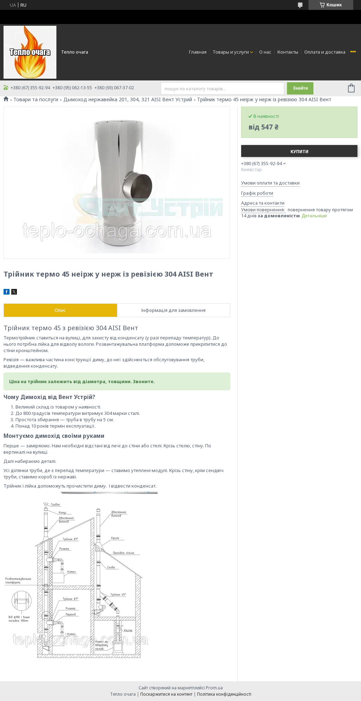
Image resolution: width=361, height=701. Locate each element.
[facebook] (7, 293)
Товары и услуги (231, 52)
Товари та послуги (35, 99)
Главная (198, 52)
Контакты (287, 52)
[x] (14, 293)
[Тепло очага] (30, 51)
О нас (265, 52)
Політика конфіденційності (224, 694)
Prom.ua (214, 688)
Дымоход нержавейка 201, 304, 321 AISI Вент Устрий (127, 99)
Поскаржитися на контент (166, 694)
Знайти (300, 88)
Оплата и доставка (324, 52)
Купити (299, 152)
